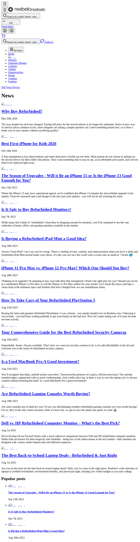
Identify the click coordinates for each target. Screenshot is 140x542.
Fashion (12, 81)
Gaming (12, 78)
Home (11, 75)
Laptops (12, 66)
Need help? (7, 26)
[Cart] (3, 36)
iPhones (12, 60)
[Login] (4, 31)
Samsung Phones (17, 63)
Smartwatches (15, 72)
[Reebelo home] (26, 11)
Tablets (12, 69)
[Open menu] (4, 4)
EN (10, 23)
